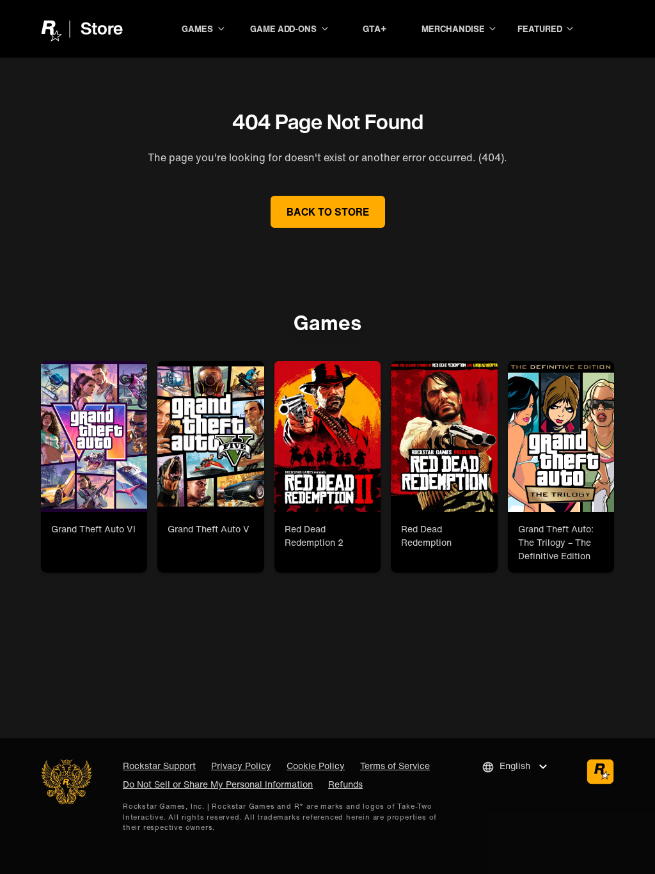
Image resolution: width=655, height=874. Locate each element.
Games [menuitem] (197, 28)
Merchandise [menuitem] (453, 28)
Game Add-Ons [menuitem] (283, 28)
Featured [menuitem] (539, 28)
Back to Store (328, 211)
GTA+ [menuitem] (374, 28)
